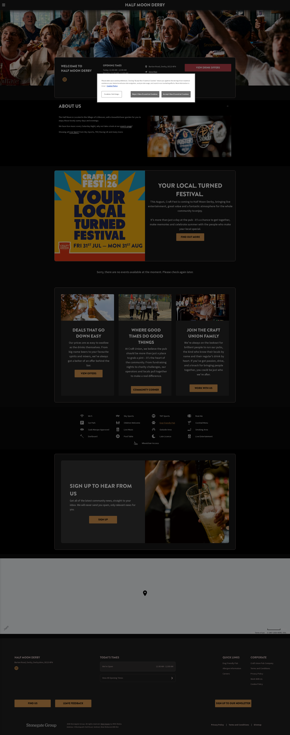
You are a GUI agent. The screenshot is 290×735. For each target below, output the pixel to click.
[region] (146, 87)
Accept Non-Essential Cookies (176, 94)
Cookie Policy (112, 86)
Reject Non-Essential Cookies (145, 94)
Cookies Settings (111, 94)
